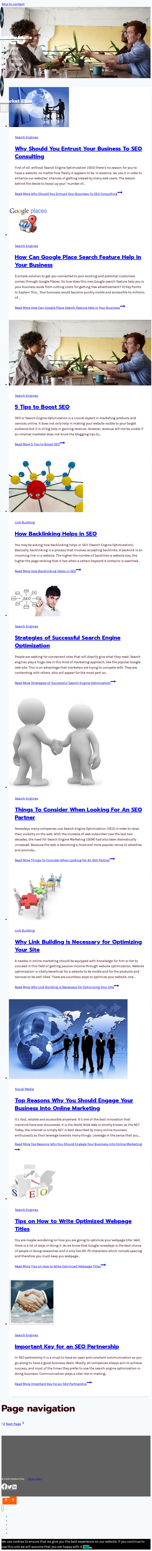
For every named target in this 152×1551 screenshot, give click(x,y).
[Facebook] (4, 1488)
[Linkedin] (14, 1488)
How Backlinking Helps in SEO (56, 533)
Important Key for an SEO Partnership (67, 1346)
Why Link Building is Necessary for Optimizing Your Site (78, 946)
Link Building (25, 522)
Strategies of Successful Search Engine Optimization (67, 641)
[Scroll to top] (5, 1501)
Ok (86, 1547)
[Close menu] (2, 1508)
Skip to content (13, 4)
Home (14, 47)
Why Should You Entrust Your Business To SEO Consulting (78, 152)
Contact (15, 69)
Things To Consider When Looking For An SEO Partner (78, 813)
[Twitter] (9, 1488)
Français (15, 63)
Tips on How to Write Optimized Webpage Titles (73, 1225)
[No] (90, 1547)
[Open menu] (4, 108)
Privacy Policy (35, 1479)
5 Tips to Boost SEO (42, 407)
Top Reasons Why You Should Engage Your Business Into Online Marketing (74, 1104)
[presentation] (80, 221)
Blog (13, 53)
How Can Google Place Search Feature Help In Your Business (78, 261)
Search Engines (26, 137)
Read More (66, 194)
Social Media (24, 1089)
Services (16, 58)
